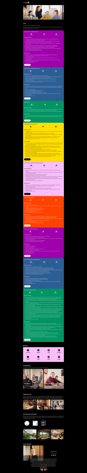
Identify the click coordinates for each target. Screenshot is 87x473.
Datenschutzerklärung (43, 467)
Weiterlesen (33, 379)
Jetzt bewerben (27, 64)
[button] (41, 410)
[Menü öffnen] (63, 2)
